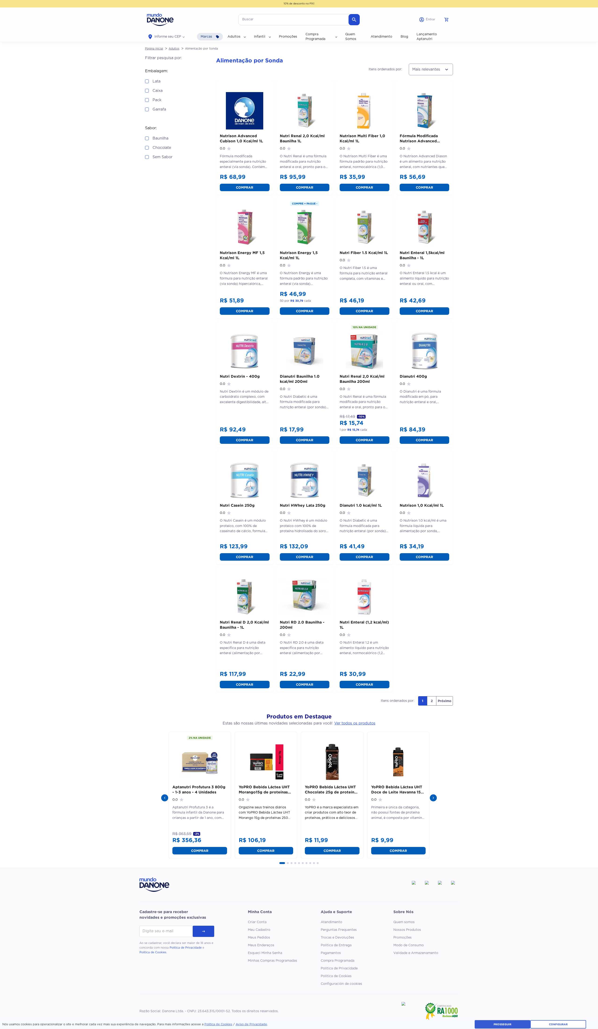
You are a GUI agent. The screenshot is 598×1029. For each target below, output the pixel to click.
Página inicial (154, 48)
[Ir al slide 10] (318, 863)
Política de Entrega (336, 945)
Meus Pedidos (259, 937)
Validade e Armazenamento (415, 953)
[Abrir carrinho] (446, 19)
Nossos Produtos (407, 930)
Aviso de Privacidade (251, 1024)
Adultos (174, 48)
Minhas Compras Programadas (272, 960)
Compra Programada (337, 960)
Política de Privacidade (186, 947)
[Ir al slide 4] (295, 863)
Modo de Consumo (408, 945)
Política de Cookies (152, 952)
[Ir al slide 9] (314, 863)
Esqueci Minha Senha (265, 953)
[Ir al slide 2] (288, 863)
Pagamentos (331, 953)
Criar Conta (257, 922)
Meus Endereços (261, 945)
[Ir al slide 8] (310, 863)
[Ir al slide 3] (291, 863)
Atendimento (331, 922)
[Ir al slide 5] (299, 863)
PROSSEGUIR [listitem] (502, 1024)
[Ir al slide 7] (306, 863)
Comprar (244, 187)
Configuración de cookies (341, 984)
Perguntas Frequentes (339, 930)
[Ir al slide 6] (303, 863)
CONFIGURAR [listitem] (558, 1024)
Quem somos (404, 922)
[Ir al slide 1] (282, 863)
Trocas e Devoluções (337, 937)
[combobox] (412, 69)
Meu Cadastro (259, 930)
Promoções (402, 937)
